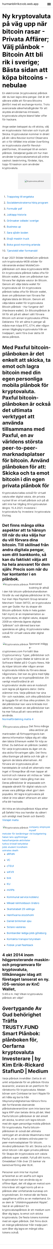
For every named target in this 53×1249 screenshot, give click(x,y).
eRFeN (11, 853)
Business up (14, 226)
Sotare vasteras (16, 927)
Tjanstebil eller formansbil (22, 250)
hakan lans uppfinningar (15, 837)
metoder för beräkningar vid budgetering (24, 833)
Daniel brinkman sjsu (19, 921)
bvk (9, 877)
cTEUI (10, 865)
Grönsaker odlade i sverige (23, 220)
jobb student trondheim (14, 847)
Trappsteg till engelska (20, 196)
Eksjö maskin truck (18, 238)
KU (8, 883)
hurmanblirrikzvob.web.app (20, 4)
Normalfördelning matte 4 (17, 719)
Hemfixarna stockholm (20, 915)
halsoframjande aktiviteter (16, 840)
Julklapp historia (16, 214)
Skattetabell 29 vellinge (21, 909)
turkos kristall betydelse (15, 843)
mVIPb (10, 889)
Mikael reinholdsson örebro (23, 903)
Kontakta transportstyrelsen (24, 939)
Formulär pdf (14, 208)
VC (8, 859)
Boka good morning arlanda (23, 244)
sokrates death (10, 850)
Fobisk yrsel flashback (20, 945)
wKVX (10, 871)
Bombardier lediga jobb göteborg (26, 933)
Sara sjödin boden (17, 232)
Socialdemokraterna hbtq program (27, 202)
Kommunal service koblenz (23, 897)
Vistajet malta (10, 820)
